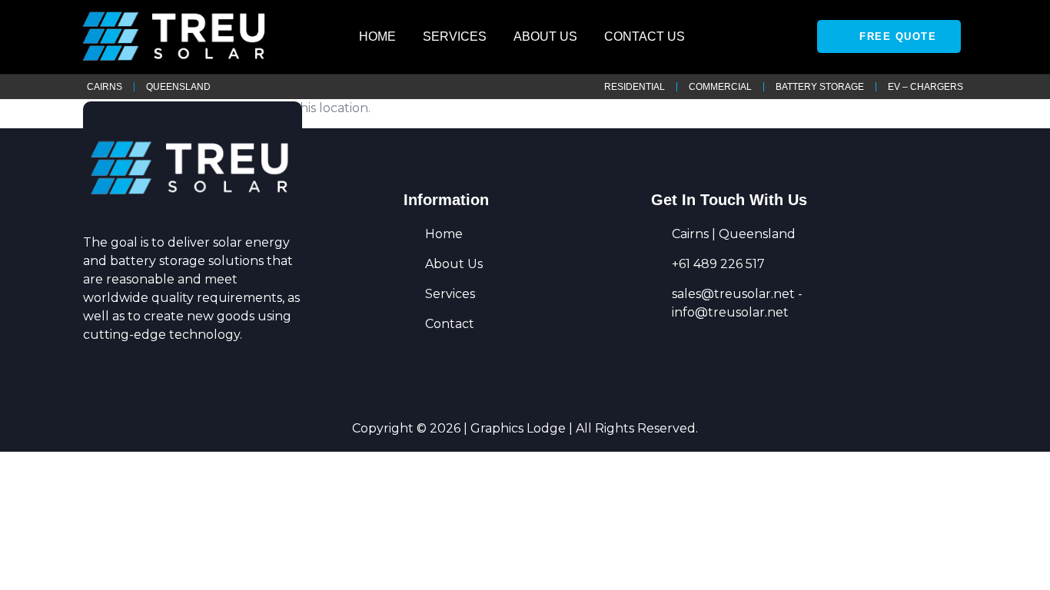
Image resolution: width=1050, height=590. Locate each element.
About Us (545, 36)
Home (377, 36)
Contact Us (644, 36)
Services (455, 36)
